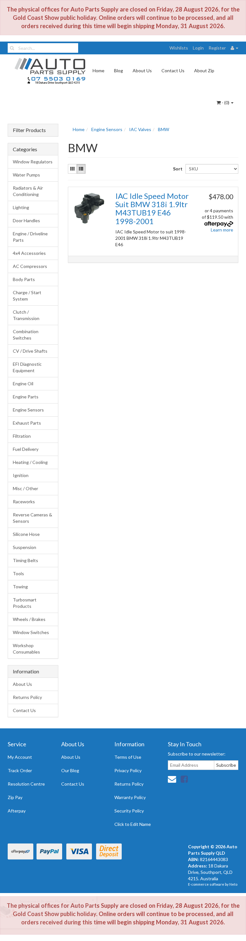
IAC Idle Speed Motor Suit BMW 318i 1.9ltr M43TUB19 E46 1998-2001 (152, 208)
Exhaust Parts (27, 423)
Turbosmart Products (25, 603)
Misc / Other (25, 488)
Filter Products (29, 130)
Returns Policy (27, 697)
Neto (233, 884)
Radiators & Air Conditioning (28, 191)
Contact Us (172, 70)
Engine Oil (23, 383)
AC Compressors (30, 266)
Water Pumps (26, 174)
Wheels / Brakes (29, 619)
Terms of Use (127, 757)
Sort (177, 168)
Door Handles (26, 220)
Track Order (20, 770)
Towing (20, 586)
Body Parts (24, 279)
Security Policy (129, 810)
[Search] (12, 48)
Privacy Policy (128, 770)
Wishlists (178, 48)
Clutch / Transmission (26, 315)
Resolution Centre (26, 784)
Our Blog (70, 770)
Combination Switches (25, 335)
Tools (18, 573)
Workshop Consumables (26, 649)
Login (198, 48)
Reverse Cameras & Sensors (32, 518)
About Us (142, 70)
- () (225, 102)
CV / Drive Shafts (30, 351)
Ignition (21, 475)
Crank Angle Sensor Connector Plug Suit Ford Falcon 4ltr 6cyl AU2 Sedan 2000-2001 (53, 912)
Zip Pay (15, 797)
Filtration (22, 436)
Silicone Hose (26, 534)
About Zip (204, 70)
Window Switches (31, 632)
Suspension (24, 547)
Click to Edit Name (132, 824)
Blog (118, 70)
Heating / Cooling (30, 462)
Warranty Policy (130, 797)
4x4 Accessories (29, 253)
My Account (20, 757)
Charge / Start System (27, 296)
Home (98, 70)
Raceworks (24, 501)
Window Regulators (33, 161)
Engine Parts (25, 396)
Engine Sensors (28, 409)
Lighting (21, 207)
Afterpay (17, 810)
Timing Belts (25, 560)
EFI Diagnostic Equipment (27, 367)
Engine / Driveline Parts (30, 237)
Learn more (222, 229)
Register (217, 48)
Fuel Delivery (25, 449)
